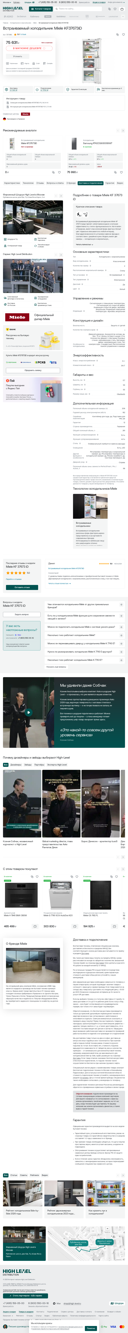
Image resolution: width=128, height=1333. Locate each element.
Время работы (84, 2)
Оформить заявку (33, 371)
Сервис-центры (67, 1312)
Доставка (85, 954)
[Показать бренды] (123, 17)
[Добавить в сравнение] (117, 34)
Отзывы (30, 1316)
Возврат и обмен (114, 1312)
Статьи (13, 1175)
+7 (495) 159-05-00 (47, 2)
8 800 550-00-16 (32, 1285)
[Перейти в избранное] (115, 9)
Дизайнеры (15, 765)
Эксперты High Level (57, 765)
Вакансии (7, 1316)
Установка (84, 1078)
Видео (45, 1175)
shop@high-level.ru (72, 1304)
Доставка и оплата (84, 1312)
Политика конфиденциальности (83, 1316)
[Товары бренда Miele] (47, 17)
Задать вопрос (22, 615)
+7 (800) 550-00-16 (26, 638)
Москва (6, 3)
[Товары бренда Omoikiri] (100, 17)
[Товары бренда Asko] (8, 17)
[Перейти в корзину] (122, 9)
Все (6, 765)
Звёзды (28, 765)
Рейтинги (34, 1175)
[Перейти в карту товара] (21, 895)
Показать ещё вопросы (56, 667)
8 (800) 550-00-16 (68, 2)
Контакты (40, 1312)
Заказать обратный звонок (38, 1306)
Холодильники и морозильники (20, 23)
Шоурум (28, 3)
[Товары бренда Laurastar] (113, 17)
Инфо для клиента (115, 2)
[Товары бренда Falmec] (34, 17)
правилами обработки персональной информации (50, 1329)
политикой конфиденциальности (71, 1327)
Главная (5, 23)
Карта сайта (104, 1316)
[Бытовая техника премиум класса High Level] (13, 9)
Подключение (52, 1312)
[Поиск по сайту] (78, 9)
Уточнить (17, 57)
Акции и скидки (99, 2)
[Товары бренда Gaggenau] (61, 17)
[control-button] (123, 131)
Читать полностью (83, 245)
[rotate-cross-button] (121, 605)
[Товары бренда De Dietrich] (21, 17)
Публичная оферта (59, 1316)
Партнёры (39, 765)
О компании (99, 1312)
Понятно (91, 1329)
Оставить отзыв (22, 588)
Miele (35, 23)
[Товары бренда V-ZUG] (87, 17)
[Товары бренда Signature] (74, 17)
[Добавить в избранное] (123, 34)
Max (19, 635)
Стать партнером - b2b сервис (27, 1296)
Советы (23, 1175)
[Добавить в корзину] (35, 926)
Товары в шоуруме (26, 1312)
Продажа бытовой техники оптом (16, 1320)
